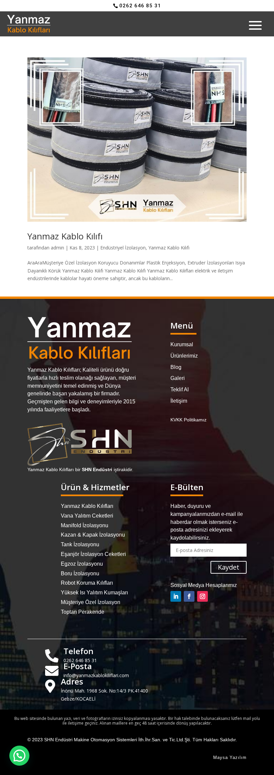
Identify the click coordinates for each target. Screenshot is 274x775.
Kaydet (228, 567)
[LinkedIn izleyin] (175, 596)
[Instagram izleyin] (202, 596)
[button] (19, 756)
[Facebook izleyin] (189, 596)
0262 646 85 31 (140, 6)
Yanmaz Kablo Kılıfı (65, 236)
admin (57, 247)
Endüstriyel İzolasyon (123, 247)
